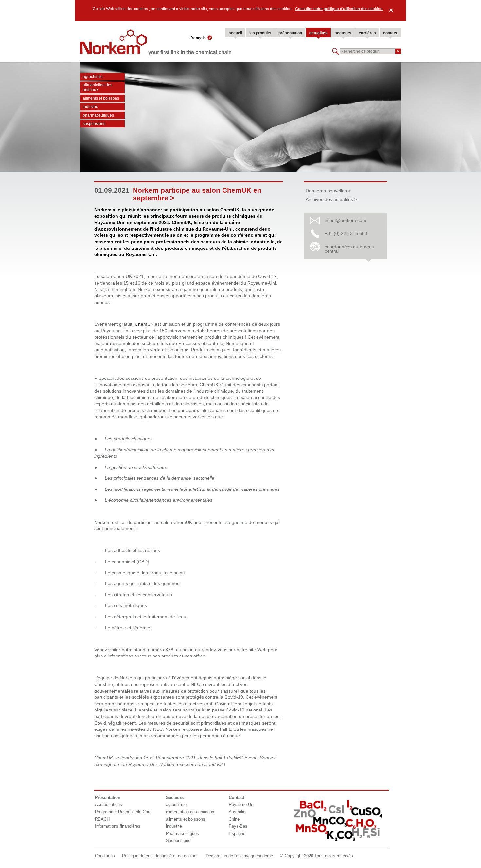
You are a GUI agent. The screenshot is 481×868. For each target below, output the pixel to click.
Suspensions (94, 123)
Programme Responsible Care (123, 811)
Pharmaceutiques (98, 115)
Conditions (105, 855)
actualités (318, 33)
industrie (90, 106)
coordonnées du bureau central (349, 249)
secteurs (343, 33)
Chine (234, 819)
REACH (102, 819)
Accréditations (108, 804)
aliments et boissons (101, 98)
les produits (260, 33)
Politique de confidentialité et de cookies (160, 855)
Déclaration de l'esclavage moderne (239, 855)
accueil (235, 33)
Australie (237, 811)
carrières (367, 33)
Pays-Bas (238, 826)
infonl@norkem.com (345, 220)
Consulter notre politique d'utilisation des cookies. (339, 9)
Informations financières (117, 826)
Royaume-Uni (241, 804)
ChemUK (144, 324)
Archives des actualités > (331, 199)
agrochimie (93, 76)
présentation (290, 33)
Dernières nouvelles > (328, 190)
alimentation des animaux (97, 87)
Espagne (237, 833)
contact (390, 33)
